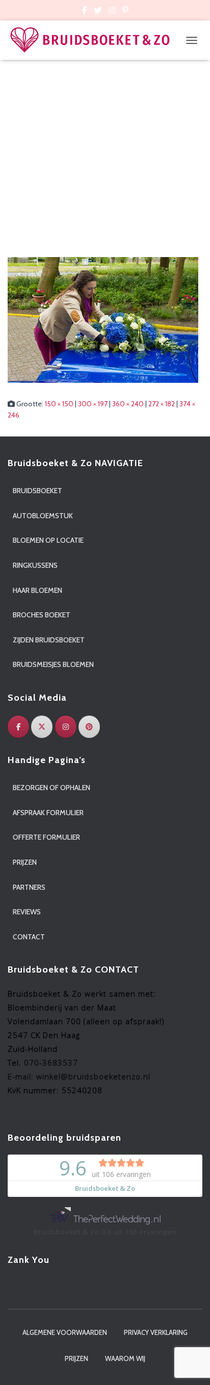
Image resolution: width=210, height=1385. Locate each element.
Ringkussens (35, 565)
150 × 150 (59, 403)
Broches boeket (41, 614)
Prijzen (25, 862)
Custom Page (84, 12)
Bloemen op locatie (48, 540)
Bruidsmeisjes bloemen (53, 664)
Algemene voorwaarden (64, 1332)
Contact (29, 936)
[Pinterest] (89, 726)
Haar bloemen (37, 590)
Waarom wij (125, 1358)
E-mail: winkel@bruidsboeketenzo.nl (79, 1076)
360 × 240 (128, 403)
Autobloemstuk (43, 515)
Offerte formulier (46, 837)
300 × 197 (93, 403)
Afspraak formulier (48, 812)
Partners (29, 887)
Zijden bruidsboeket (49, 639)
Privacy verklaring (156, 1332)
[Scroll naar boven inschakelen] (190, 1364)
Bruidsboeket (37, 490)
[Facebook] (18, 726)
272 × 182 (161, 403)
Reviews (27, 911)
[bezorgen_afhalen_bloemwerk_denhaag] (103, 319)
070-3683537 (51, 1062)
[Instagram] (65, 726)
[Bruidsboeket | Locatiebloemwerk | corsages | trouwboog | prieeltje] (94, 40)
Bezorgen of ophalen (51, 787)
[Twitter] (41, 726)
